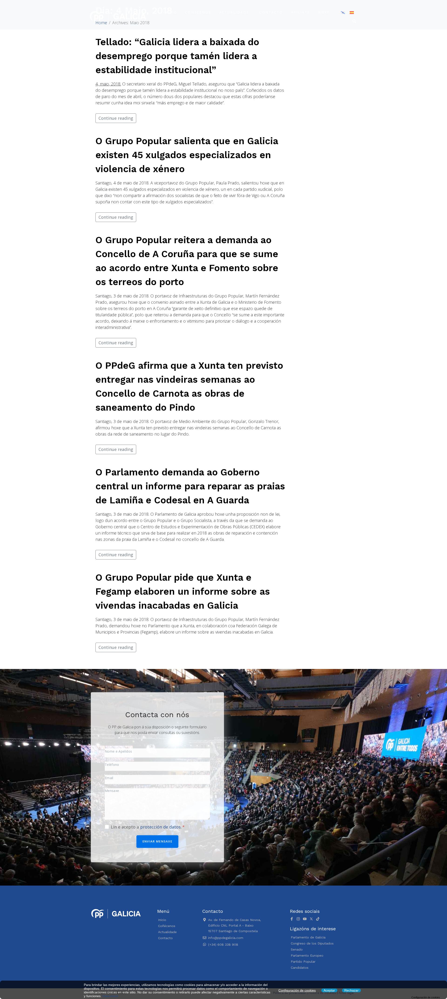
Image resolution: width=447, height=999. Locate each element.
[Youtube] (305, 919)
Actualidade (234, 12)
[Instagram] (298, 919)
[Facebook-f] (292, 919)
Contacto (271, 12)
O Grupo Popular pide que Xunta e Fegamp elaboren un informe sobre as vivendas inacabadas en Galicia (182, 591)
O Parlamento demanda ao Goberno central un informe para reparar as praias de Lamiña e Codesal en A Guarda (190, 486)
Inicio (170, 12)
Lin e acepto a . (147, 827)
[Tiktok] (318, 919)
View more (110, 996)
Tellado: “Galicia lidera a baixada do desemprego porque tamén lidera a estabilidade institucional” (177, 56)
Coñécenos (198, 12)
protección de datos (160, 827)
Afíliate (300, 12)
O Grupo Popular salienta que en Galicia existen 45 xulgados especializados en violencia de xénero (186, 155)
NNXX (323, 12)
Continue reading (115, 118)
